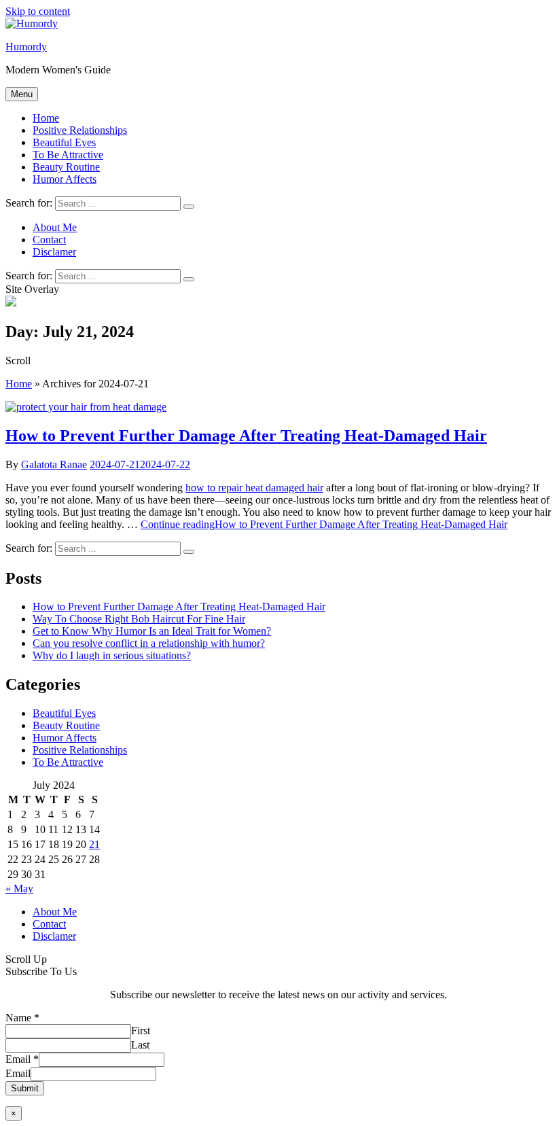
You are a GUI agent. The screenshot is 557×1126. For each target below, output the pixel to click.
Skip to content (37, 11)
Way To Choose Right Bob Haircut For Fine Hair (139, 618)
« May (19, 888)
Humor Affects (64, 179)
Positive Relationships (80, 130)
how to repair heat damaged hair (254, 487)
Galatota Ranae (54, 464)
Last (140, 1045)
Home (46, 118)
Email (22, 1059)
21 (94, 844)
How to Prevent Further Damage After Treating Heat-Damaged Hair (246, 435)
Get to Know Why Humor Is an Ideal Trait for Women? (152, 631)
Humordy (26, 46)
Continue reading (324, 524)
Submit (25, 1088)
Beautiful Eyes (64, 142)
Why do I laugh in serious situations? (112, 655)
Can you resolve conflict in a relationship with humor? (149, 643)
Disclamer (54, 936)
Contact (49, 924)
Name (22, 1017)
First (140, 1030)
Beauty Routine (66, 167)
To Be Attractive (68, 154)
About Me (55, 911)
